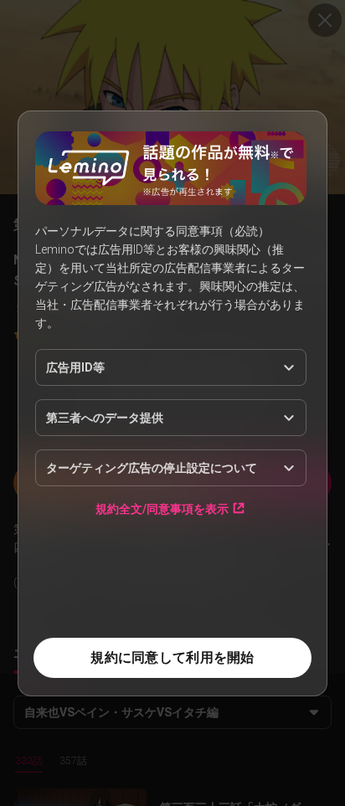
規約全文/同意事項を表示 (162, 508)
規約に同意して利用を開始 (172, 657)
